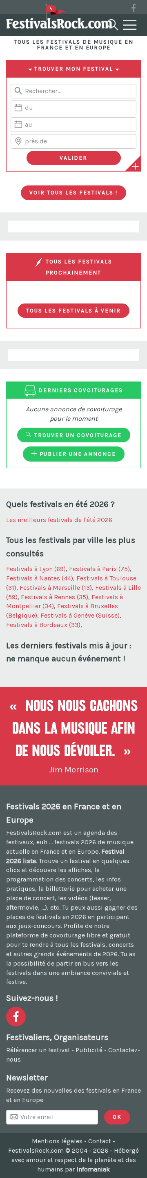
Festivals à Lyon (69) (36, 569)
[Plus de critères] (135, 166)
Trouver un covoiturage (77, 435)
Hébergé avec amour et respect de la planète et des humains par (75, 1160)
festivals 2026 (75, 842)
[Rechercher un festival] (112, 23)
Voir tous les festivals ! (73, 192)
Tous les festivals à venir (73, 310)
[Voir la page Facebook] (133, 9)
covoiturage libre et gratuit (89, 935)
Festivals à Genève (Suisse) (80, 615)
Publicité (89, 1050)
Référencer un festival (38, 1050)
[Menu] (130, 25)
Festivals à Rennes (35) (54, 597)
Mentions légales (57, 1141)
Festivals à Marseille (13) (56, 587)
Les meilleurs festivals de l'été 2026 (59, 520)
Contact (99, 1141)
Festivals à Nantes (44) (39, 578)
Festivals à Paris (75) (99, 569)
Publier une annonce (77, 454)
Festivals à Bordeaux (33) (43, 625)
